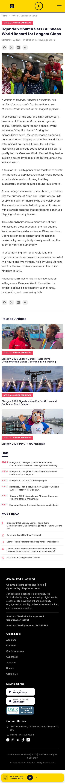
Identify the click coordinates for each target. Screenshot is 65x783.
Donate (10, 668)
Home (4, 15)
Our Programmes (15, 651)
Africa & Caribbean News (24, 15)
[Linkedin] (28, 740)
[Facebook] (4, 47)
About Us (11, 640)
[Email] (25, 47)
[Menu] (59, 6)
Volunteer (11, 662)
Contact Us (12, 673)
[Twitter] (11, 47)
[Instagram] (13, 740)
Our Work (11, 645)
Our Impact (12, 656)
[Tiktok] (23, 740)
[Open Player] (38, 6)
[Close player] (36, 777)
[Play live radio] (30, 777)
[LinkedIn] (18, 47)
